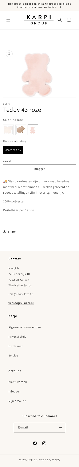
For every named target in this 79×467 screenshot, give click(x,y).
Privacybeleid (17, 336)
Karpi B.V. (32, 459)
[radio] (8, 130)
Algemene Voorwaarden (24, 327)
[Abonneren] (60, 427)
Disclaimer (15, 346)
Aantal (7, 161)
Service (13, 355)
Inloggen (39, 169)
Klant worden (17, 382)
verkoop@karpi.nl (21, 303)
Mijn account (17, 401)
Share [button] (12, 231)
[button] (8, 19)
